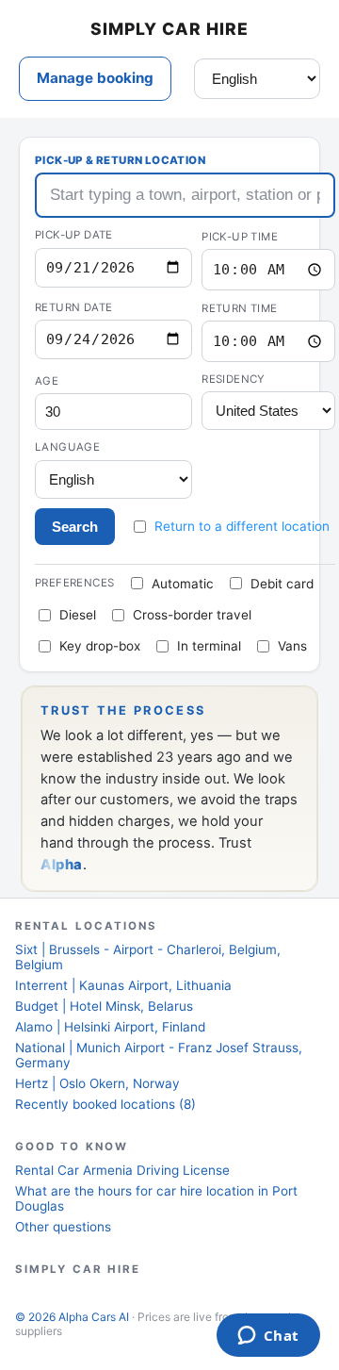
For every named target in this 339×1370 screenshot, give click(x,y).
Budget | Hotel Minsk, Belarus (104, 1006)
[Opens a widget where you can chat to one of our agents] (268, 1337)
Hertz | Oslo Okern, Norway (97, 1083)
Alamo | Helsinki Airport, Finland (110, 1026)
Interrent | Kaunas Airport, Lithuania (123, 985)
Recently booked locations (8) (105, 1104)
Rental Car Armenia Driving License (122, 1170)
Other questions (63, 1226)
